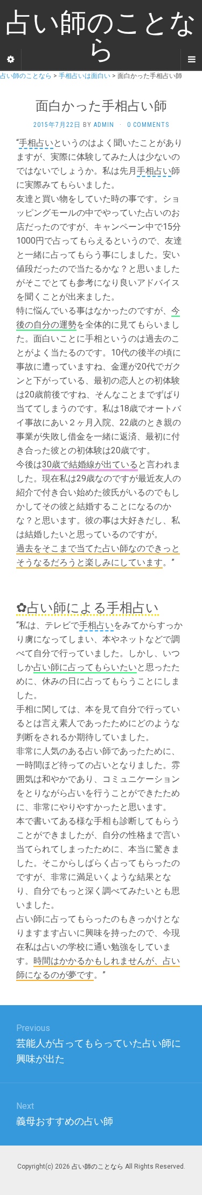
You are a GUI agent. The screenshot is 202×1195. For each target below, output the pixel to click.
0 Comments (148, 125)
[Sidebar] (11, 59)
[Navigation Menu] (191, 59)
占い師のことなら (97, 1166)
